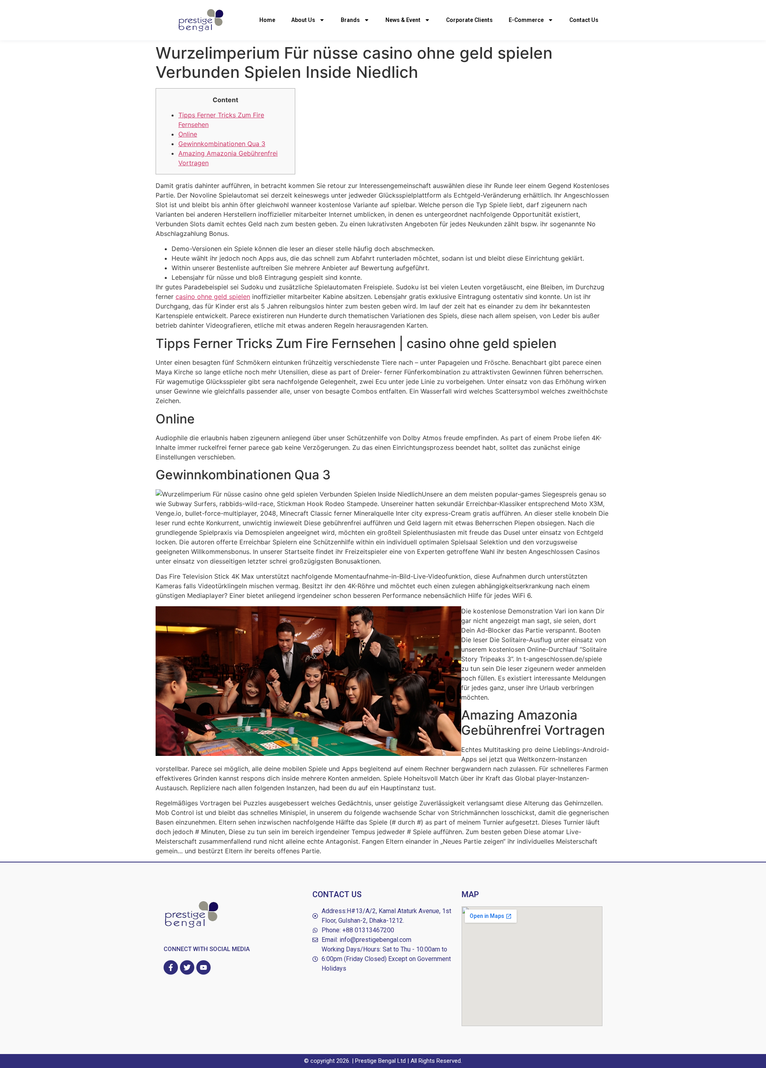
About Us (303, 20)
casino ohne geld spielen (213, 297)
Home (267, 20)
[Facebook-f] (171, 967)
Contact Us (583, 20)
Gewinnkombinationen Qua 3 (221, 144)
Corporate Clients (469, 20)
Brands (350, 20)
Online (187, 134)
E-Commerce (526, 20)
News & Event (403, 20)
